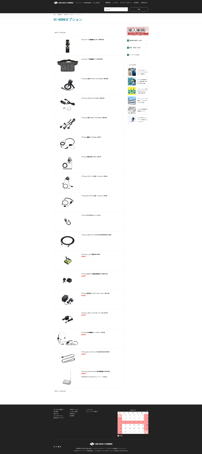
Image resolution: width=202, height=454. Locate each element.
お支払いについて (74, 409)
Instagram (54, 446)
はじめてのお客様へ (59, 409)
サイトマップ (122, 448)
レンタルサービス (58, 415)
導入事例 (56, 411)
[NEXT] (146, 410)
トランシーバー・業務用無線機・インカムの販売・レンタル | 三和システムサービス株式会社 (99, 450)
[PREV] (119, 410)
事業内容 (108, 2)
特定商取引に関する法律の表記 (84, 448)
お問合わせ (144, 2)
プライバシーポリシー (98, 448)
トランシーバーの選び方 (92, 411)
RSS (60, 446)
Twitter (56, 446)
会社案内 (136, 2)
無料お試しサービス (59, 417)
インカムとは (89, 409)
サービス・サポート (125, 2)
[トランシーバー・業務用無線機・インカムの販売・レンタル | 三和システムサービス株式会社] (63, 2)
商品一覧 (56, 413)
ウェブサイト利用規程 (111, 448)
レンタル (115, 2)
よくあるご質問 (73, 411)
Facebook (58, 446)
